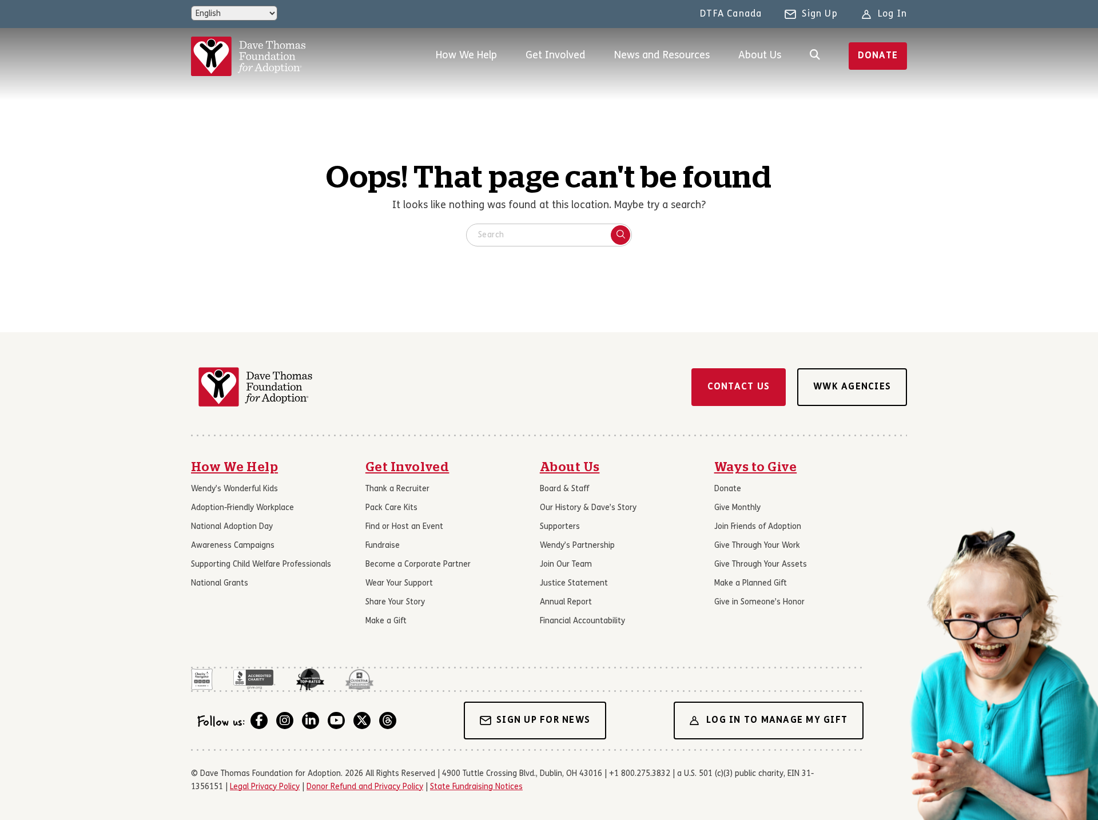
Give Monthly (737, 508)
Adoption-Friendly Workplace (242, 508)
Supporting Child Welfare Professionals (261, 564)
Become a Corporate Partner (418, 564)
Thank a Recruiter (397, 489)
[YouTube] (336, 720)
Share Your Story (395, 602)
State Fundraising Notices (476, 787)
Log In (892, 14)
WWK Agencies (852, 387)
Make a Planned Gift (750, 583)
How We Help (466, 55)
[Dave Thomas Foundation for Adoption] (248, 56)
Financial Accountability (582, 621)
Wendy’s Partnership (577, 546)
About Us (759, 55)
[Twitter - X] (362, 720)
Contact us (738, 387)
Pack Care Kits (391, 508)
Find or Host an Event (404, 527)
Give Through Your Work (757, 546)
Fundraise (382, 546)
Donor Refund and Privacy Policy (365, 787)
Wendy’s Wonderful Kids (234, 489)
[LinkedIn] (310, 720)
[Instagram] (284, 720)
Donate (878, 56)
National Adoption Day (232, 527)
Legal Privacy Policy (265, 787)
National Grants (219, 583)
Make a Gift (386, 621)
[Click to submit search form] (620, 235)
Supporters (560, 527)
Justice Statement (574, 583)
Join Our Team (566, 564)
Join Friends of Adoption (757, 527)
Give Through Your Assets (760, 564)
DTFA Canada (731, 14)
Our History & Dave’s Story (588, 508)
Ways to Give (755, 467)
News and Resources (662, 55)
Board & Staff (564, 489)
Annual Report (566, 602)
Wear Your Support (399, 583)
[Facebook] (259, 720)
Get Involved (556, 55)
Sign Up (819, 14)
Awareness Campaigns (232, 546)
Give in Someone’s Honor (759, 602)
